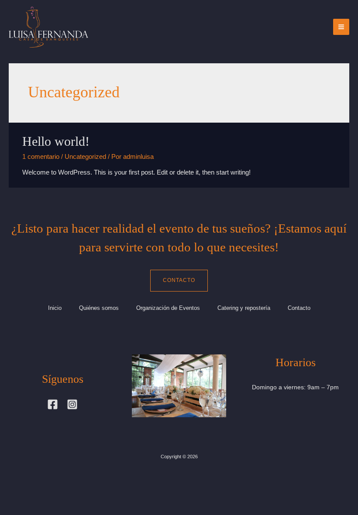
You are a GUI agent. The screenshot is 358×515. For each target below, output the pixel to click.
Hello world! (56, 141)
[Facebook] (52, 404)
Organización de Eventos (168, 308)
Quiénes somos (99, 308)
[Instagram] (72, 404)
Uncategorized (85, 156)
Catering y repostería (243, 308)
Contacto (179, 280)
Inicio (55, 308)
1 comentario (40, 156)
